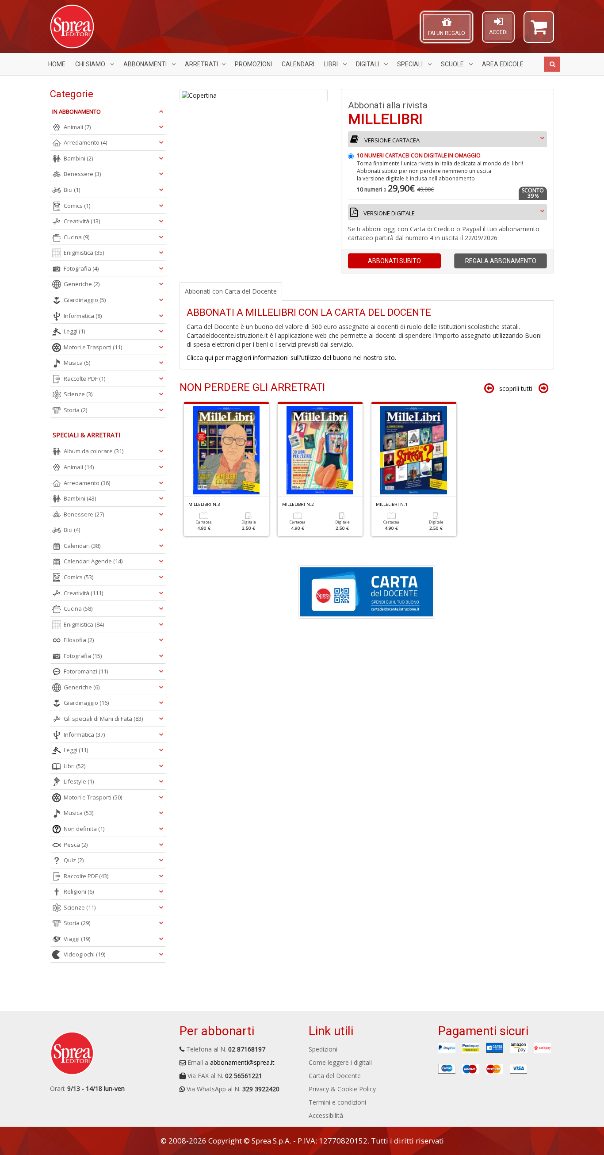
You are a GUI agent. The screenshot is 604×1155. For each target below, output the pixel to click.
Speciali (410, 64)
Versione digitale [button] (388, 213)
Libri (331, 64)
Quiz (74, 860)
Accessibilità (326, 1115)
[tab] (447, 181)
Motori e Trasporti (93, 347)
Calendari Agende (93, 561)
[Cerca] (552, 64)
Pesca (76, 845)
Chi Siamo (91, 64)
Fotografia (81, 268)
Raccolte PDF (84, 378)
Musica (77, 363)
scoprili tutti (515, 388)
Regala (500, 260)
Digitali (368, 64)
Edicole (503, 64)
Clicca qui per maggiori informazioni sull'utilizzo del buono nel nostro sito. (291, 357)
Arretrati (201, 64)
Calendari (298, 64)
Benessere (82, 174)
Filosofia (79, 640)
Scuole (453, 64)
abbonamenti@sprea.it (242, 1062)
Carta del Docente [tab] (231, 291)
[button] (539, 30)
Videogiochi (84, 954)
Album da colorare (93, 451)
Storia (75, 410)
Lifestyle (79, 781)
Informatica (83, 316)
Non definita (84, 829)
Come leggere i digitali (340, 1062)
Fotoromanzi (86, 671)
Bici (72, 190)
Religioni (79, 891)
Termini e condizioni (337, 1102)
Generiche (81, 284)
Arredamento (85, 142)
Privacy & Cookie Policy (342, 1089)
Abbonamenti (145, 64)
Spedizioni (323, 1049)
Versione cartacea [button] (391, 140)
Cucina (76, 237)
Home (56, 64)
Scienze (78, 394)
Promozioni (253, 64)
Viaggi (77, 939)
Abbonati (394, 260)
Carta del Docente (335, 1075)
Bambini (78, 158)
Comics (77, 206)
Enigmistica (84, 252)
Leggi (74, 331)
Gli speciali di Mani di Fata (103, 719)
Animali (77, 127)
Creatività (82, 221)
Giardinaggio (85, 300)
